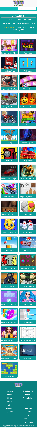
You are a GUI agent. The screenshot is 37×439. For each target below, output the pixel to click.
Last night (27, 358)
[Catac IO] (9, 158)
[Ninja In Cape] (9, 283)
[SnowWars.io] (28, 230)
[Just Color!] (28, 212)
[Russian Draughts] (28, 283)
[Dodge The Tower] (9, 104)
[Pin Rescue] (28, 68)
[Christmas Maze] (9, 68)
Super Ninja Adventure (9, 89)
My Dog (9, 143)
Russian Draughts (28, 286)
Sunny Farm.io (28, 161)
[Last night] (28, 355)
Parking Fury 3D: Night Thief (10, 179)
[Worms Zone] (28, 86)
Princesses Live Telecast (10, 53)
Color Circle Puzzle (27, 268)
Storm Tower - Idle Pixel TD (10, 358)
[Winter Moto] (9, 122)
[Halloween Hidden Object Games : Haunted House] (28, 176)
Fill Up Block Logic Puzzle (9, 304)
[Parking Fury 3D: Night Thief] (9, 176)
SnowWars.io (27, 232)
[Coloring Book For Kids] (9, 230)
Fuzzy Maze (28, 53)
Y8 (28, 415)
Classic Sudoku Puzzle (28, 340)
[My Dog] (9, 140)
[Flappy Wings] (9, 248)
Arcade (9, 401)
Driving (9, 398)
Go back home (8, 27)
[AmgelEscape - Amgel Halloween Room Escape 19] (9, 212)
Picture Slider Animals (27, 125)
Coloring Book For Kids (9, 232)
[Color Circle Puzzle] (28, 266)
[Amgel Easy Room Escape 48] (28, 194)
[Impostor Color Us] (9, 266)
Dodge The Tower (9, 107)
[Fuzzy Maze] (28, 50)
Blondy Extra (27, 304)
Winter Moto (9, 125)
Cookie (27, 394)
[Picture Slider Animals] (28, 122)
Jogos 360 (9, 412)
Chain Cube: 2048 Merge (9, 322)
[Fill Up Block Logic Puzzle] (9, 301)
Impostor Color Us (9, 268)
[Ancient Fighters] (28, 140)
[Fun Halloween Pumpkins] (28, 104)
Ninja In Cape (9, 286)
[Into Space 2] (28, 248)
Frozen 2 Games (27, 422)
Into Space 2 (27, 250)
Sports (9, 394)
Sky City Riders (9, 197)
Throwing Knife (28, 322)
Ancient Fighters (27, 143)
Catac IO (9, 161)
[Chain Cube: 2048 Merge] (9, 319)
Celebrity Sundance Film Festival (12, 340)
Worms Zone (27, 89)
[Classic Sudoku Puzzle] (28, 337)
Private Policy (28, 398)
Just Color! (28, 214)
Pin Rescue (28, 71)
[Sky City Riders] (9, 194)
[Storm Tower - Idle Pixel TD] (9, 355)
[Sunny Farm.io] (28, 158)
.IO (9, 405)
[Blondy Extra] (28, 301)
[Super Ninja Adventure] (9, 86)
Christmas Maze (9, 71)
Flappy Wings (9, 250)
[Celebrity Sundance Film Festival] (9, 337)
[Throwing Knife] (28, 319)
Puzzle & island (9, 376)
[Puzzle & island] (9, 373)
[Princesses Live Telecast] (9, 50)
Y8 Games (27, 419)
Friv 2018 (28, 412)
